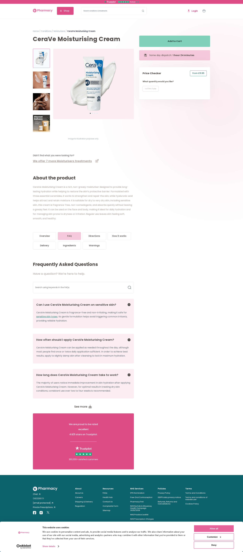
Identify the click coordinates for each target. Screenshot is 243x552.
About (78, 488)
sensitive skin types (47, 316)
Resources (108, 488)
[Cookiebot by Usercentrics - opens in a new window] (24, 546)
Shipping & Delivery (84, 501)
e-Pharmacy (42, 11)
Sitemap (106, 510)
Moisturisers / (60, 31)
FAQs (105, 493)
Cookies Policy (192, 503)
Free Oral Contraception (141, 497)
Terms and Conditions (195, 493)
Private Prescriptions (43, 507)
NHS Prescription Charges (142, 519)
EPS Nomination (137, 493)
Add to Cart (175, 41)
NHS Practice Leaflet (139, 514)
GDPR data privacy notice (169, 497)
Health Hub (108, 497)
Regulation (80, 506)
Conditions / (46, 31)
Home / (36, 31)
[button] (90, 113)
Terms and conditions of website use (196, 498)
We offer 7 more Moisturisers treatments (62, 161)
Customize (212, 537)
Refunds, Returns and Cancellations (167, 502)
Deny (213, 545)
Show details (48, 546)
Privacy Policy (164, 493)
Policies (162, 488)
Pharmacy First (137, 501)
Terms (188, 488)
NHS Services (136, 488)
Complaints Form (110, 506)
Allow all (214, 528)
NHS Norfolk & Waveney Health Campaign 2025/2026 (141, 508)
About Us (79, 493)
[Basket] (204, 11)
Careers (79, 497)
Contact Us (108, 501)
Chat (35, 494)
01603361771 (38, 498)
